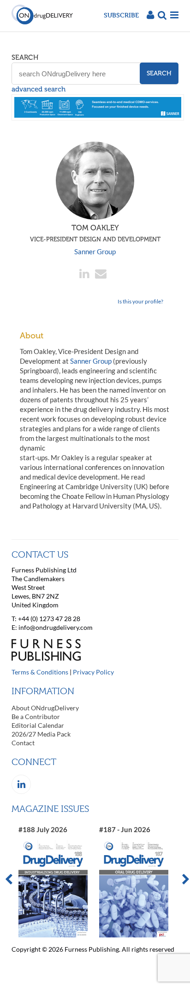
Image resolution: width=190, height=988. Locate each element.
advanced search (38, 89)
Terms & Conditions (40, 672)
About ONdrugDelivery (45, 708)
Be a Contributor (36, 716)
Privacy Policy (93, 672)
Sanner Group (95, 251)
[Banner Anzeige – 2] (98, 118)
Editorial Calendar (38, 725)
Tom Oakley (95, 233)
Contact (23, 743)
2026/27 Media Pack (41, 734)
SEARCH (25, 57)
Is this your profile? (140, 301)
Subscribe (121, 15)
